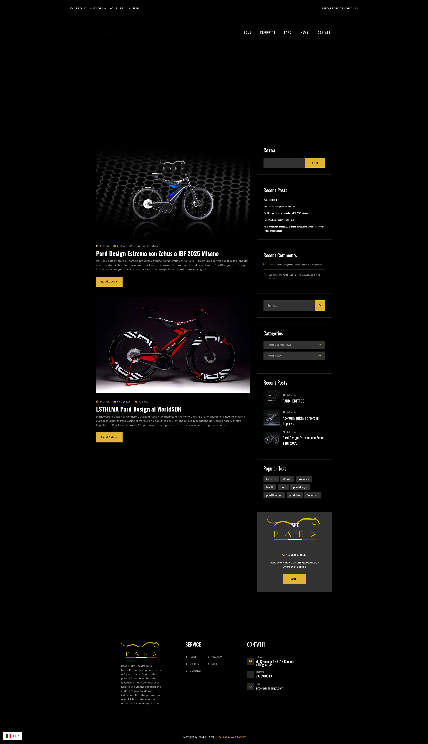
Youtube (116, 8)
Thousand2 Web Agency (231, 737)
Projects (216, 657)
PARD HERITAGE (270, 199)
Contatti (324, 32)
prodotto (294, 495)
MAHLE (270, 487)
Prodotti (267, 32)
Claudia (272, 264)
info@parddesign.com (340, 8)
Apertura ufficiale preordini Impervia (279, 206)
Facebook (78, 8)
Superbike (312, 495)
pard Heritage (274, 495)
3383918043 (263, 676)
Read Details (109, 281)
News (305, 32)
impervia (304, 479)
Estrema (271, 479)
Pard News (143, 401)
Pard (288, 32)
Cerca (269, 150)
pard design (300, 487)
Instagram (97, 8)
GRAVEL (287, 479)
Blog (214, 664)
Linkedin (132, 8)
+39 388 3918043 (296, 555)
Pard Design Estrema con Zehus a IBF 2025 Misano (157, 253)
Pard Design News (150, 246)
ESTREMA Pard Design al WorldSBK (138, 408)
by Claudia (104, 246)
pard (283, 487)
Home (247, 32)
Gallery (194, 664)
